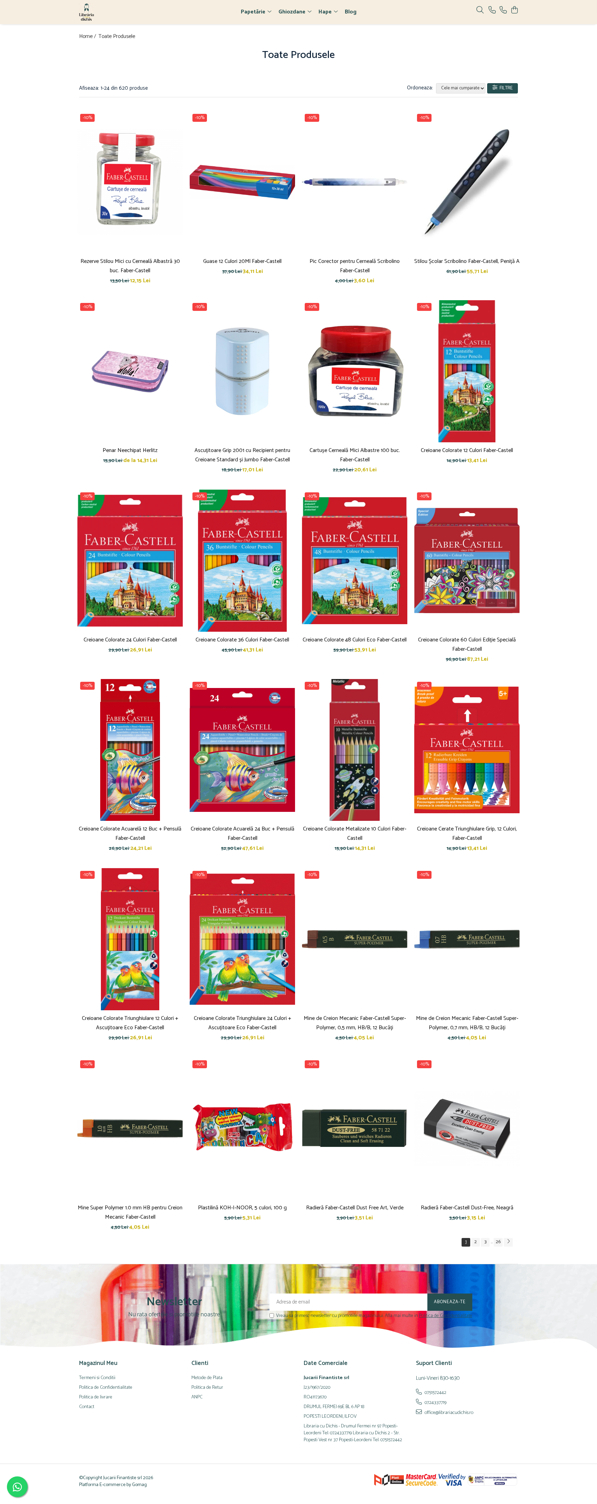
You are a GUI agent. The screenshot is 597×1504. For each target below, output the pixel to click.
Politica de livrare (95, 1397)
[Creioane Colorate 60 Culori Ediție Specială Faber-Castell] (467, 561)
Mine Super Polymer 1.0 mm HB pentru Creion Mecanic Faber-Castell (130, 1212)
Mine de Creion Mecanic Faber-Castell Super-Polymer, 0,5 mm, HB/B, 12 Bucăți (355, 1023)
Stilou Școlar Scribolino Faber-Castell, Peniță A (467, 261)
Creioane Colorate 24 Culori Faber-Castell (130, 640)
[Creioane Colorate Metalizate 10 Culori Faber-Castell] (354, 750)
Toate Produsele (116, 37)
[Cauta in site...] (480, 10)
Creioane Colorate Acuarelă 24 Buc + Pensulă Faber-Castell (242, 833)
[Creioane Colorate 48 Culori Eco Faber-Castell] (354, 561)
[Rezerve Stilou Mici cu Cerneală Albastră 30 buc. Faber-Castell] (130, 182)
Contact (86, 1407)
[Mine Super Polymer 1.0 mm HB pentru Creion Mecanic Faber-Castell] (130, 1129)
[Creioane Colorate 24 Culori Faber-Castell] (130, 561)
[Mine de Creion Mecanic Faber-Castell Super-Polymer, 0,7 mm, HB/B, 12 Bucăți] (467, 939)
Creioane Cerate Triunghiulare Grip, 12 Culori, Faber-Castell (467, 833)
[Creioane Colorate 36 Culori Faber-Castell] (242, 561)
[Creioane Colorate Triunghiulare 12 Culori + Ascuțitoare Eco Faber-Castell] (130, 939)
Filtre (505, 88)
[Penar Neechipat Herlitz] (130, 371)
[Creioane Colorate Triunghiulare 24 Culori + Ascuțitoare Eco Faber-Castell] (242, 939)
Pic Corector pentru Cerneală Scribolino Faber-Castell (355, 266)
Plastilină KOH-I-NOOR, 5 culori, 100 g (242, 1207)
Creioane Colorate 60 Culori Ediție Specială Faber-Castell (467, 644)
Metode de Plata (206, 1378)
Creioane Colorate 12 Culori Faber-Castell (467, 450)
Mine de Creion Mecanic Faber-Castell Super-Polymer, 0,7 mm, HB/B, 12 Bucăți (467, 1023)
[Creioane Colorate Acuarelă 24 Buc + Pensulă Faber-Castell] (242, 750)
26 (498, 1242)
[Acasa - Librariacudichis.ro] (119, 12)
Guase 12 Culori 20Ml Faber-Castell (242, 261)
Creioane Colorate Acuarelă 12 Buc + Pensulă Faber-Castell (130, 833)
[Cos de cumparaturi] (514, 10)
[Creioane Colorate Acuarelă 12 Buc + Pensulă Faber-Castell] (130, 750)
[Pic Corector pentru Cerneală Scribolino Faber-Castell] (354, 182)
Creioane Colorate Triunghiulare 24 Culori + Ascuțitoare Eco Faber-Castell (242, 1023)
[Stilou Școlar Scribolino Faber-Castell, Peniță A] (467, 182)
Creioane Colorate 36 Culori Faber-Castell (242, 640)
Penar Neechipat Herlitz (130, 450)
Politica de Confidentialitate (445, 1316)
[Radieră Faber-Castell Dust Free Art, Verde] (354, 1129)
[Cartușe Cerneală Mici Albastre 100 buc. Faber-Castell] (354, 371)
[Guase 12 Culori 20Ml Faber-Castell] (242, 182)
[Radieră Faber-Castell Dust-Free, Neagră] (467, 1129)
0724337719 (435, 1402)
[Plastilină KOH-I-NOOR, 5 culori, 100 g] (242, 1129)
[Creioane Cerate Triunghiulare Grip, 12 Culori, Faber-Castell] (467, 750)
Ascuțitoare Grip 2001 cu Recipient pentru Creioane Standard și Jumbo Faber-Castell (242, 455)
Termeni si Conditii (97, 1378)
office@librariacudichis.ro (448, 1412)
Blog (351, 12)
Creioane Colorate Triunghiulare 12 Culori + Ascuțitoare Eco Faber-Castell (130, 1023)
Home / (88, 37)
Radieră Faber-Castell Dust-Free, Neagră (467, 1207)
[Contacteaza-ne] (492, 10)
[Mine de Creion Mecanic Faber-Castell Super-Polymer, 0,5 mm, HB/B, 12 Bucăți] (354, 939)
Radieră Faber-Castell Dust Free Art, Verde (355, 1207)
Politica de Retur (207, 1387)
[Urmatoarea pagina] (508, 1242)
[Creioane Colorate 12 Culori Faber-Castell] (467, 371)
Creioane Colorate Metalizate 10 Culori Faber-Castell (354, 833)
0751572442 (435, 1392)
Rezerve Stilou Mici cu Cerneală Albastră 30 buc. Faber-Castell (130, 266)
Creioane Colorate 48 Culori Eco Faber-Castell (355, 640)
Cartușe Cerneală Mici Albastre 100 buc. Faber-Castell (355, 455)
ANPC (196, 1397)
